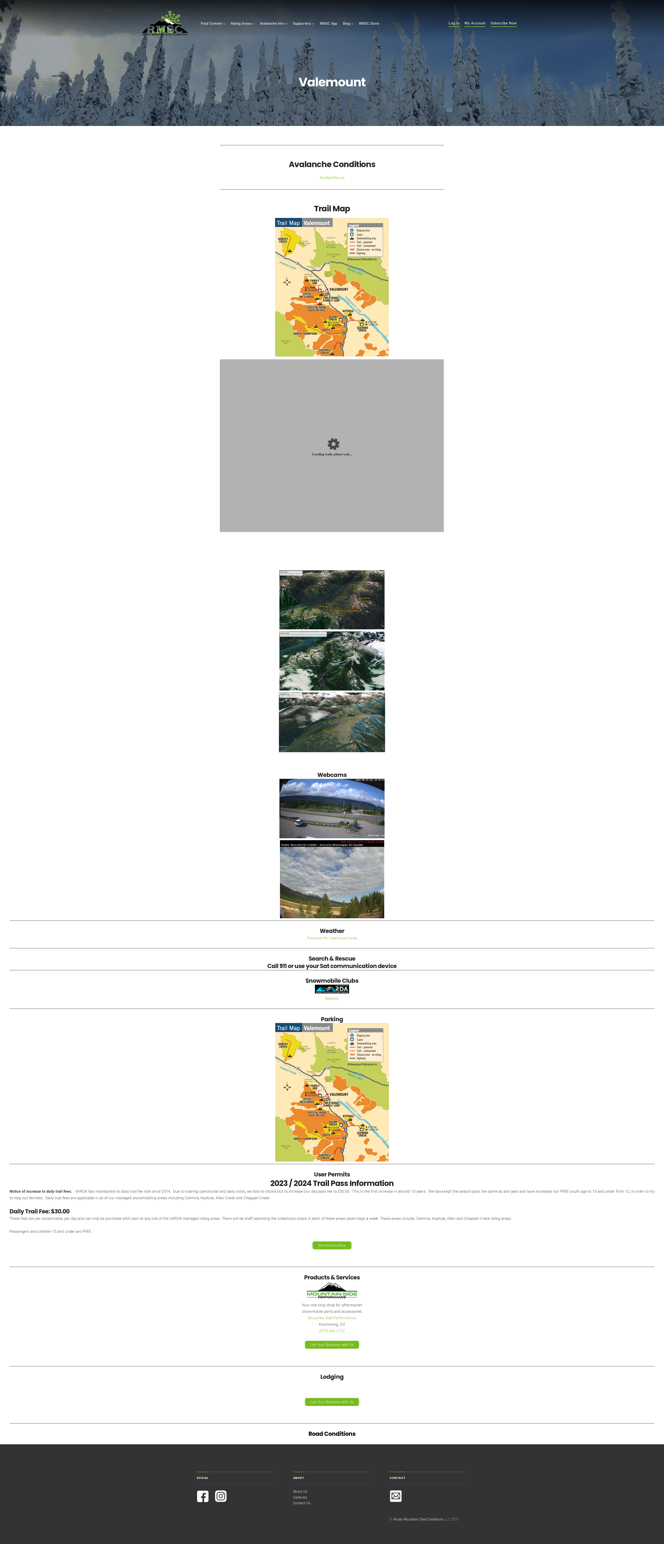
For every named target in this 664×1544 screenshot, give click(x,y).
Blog (346, 23)
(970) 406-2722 (332, 1331)
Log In (454, 23)
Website (332, 998)
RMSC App (329, 23)
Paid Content (211, 23)
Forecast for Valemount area (332, 938)
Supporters (302, 23)
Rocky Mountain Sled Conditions (419, 1519)
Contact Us (302, 1503)
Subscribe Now (504, 23)
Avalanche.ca (332, 177)
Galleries (300, 1497)
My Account (475, 23)
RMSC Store (369, 23)
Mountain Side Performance (332, 1318)
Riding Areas (241, 23)
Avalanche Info (272, 23)
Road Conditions (331, 1434)
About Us (300, 1492)
